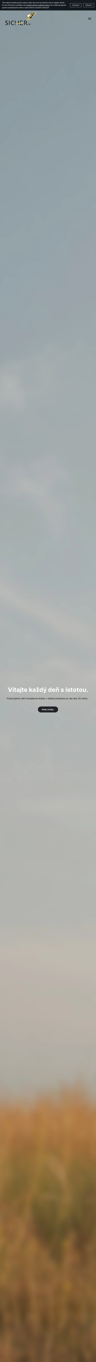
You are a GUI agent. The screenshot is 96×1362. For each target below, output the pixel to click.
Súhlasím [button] (88, 5)
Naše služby (48, 709)
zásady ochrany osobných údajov (38, 5)
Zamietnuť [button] (75, 5)
